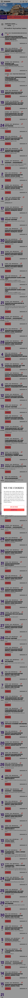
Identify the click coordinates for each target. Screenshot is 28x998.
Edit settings (14, 507)
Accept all (14, 510)
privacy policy (7, 500)
